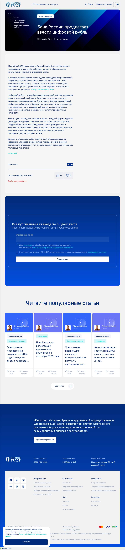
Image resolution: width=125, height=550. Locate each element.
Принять (26, 542)
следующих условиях (97, 252)
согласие (28, 245)
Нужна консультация (45, 440)
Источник (12, 153)
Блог (12, 14)
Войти (90, 4)
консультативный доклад (42, 89)
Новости (15, 17)
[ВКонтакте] (68, 164)
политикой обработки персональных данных (53, 248)
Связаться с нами (104, 4)
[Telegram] (71, 164)
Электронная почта (24, 235)
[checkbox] (17, 245)
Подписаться (62, 259)
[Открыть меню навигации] (117, 4)
